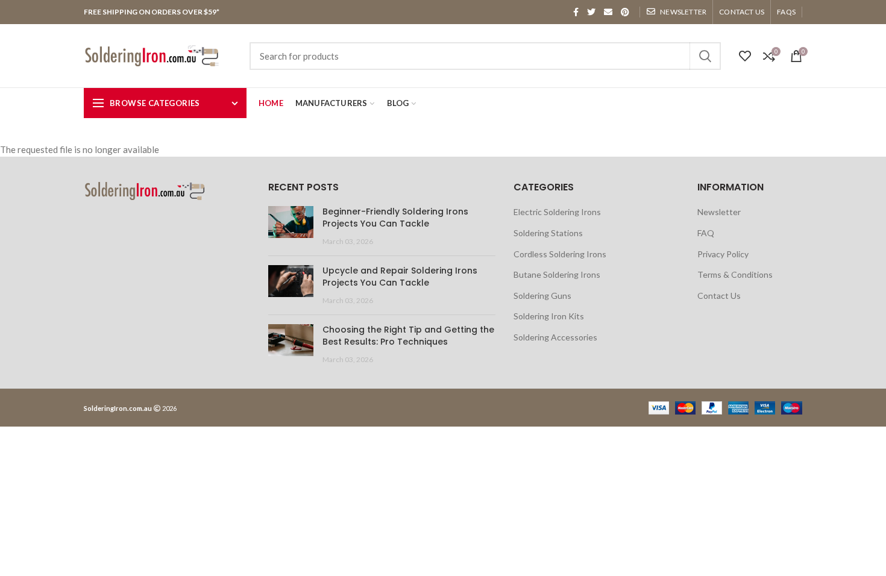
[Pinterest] (625, 12)
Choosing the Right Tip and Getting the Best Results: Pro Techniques (408, 336)
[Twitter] (591, 12)
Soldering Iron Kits (549, 316)
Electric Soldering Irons (557, 212)
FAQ (705, 233)
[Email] (608, 12)
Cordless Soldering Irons (560, 254)
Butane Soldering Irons (557, 274)
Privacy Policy (723, 254)
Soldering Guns (542, 295)
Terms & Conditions (735, 274)
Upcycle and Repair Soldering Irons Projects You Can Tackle (399, 277)
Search (705, 56)
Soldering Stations (548, 233)
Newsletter (719, 212)
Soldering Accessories (555, 337)
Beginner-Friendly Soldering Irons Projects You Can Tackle (395, 217)
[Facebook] (576, 12)
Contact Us (719, 295)
